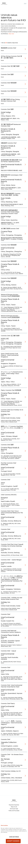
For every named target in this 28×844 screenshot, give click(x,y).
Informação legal (14, 808)
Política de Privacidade (14, 810)
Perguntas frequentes (14, 804)
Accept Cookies (13, 841)
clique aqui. (11, 33)
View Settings (14, 836)
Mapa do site (14, 806)
